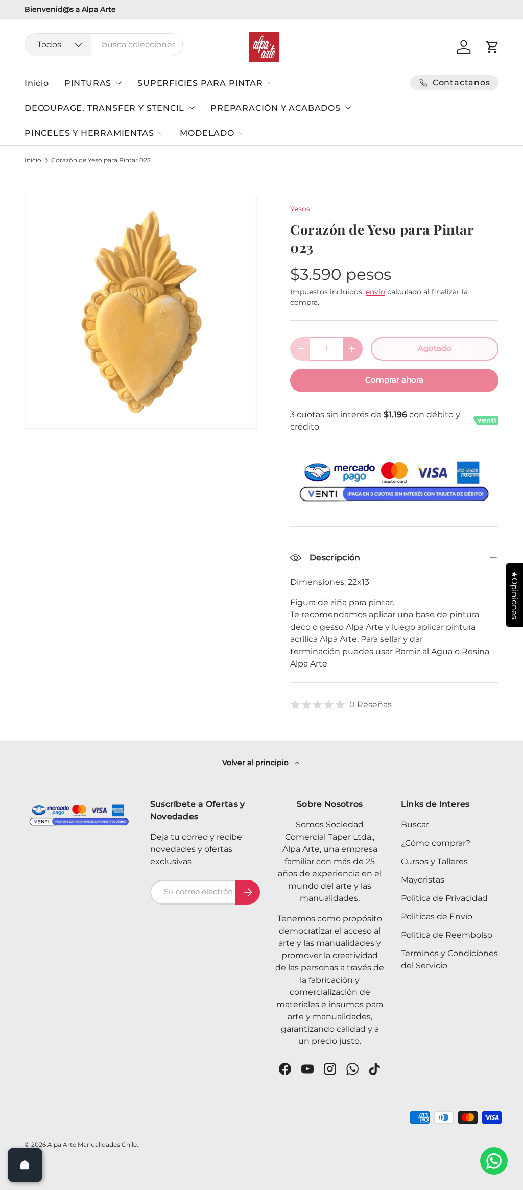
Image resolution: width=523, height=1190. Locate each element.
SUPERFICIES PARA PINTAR (200, 83)
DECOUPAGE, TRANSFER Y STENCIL (104, 108)
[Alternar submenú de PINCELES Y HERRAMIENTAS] (161, 133)
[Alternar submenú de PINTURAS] (118, 83)
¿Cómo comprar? (435, 843)
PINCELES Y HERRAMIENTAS (89, 133)
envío (375, 291)
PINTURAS (87, 83)
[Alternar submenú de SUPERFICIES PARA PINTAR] (270, 83)
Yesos (300, 208)
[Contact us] (494, 1161)
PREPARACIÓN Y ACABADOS (275, 108)
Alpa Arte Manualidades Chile (92, 1144)
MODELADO (207, 133)
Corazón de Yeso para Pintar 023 (101, 160)
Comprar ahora (394, 380)
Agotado (434, 348)
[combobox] (103, 45)
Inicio (37, 83)
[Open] (25, 1165)
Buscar (415, 824)
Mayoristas (422, 880)
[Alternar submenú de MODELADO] (241, 133)
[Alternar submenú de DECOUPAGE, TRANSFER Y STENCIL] (191, 108)
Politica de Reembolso (446, 935)
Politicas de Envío (436, 916)
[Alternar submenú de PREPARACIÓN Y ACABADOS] (348, 108)
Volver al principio (256, 762)
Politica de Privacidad (444, 898)
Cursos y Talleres (434, 861)
